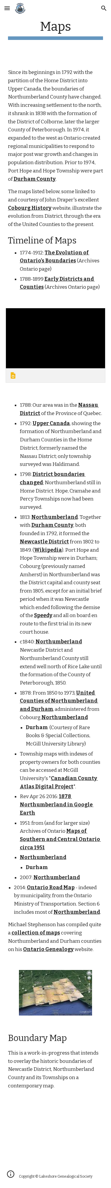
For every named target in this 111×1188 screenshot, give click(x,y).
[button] (7, 8)
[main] (56, 29)
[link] (56, 345)
